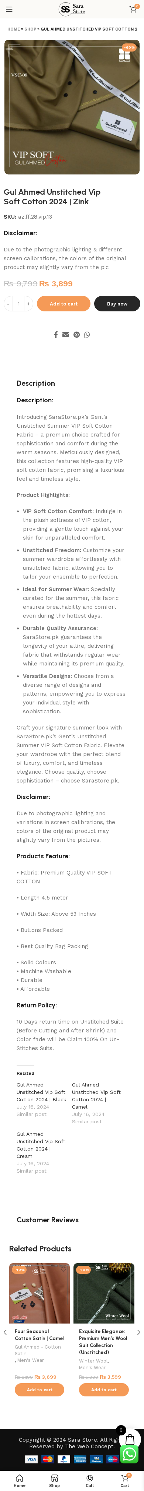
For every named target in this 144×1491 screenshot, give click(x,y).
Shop (30, 29)
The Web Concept (89, 1446)
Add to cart (64, 304)
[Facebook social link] (56, 334)
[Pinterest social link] (76, 334)
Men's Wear (30, 1360)
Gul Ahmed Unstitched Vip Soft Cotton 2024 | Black (41, 1092)
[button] (39, 1389)
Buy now (117, 304)
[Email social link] (65, 334)
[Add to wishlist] (63, 1269)
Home (13, 29)
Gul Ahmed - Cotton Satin (38, 1350)
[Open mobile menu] (9, 9)
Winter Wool (93, 1361)
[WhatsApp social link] (87, 334)
